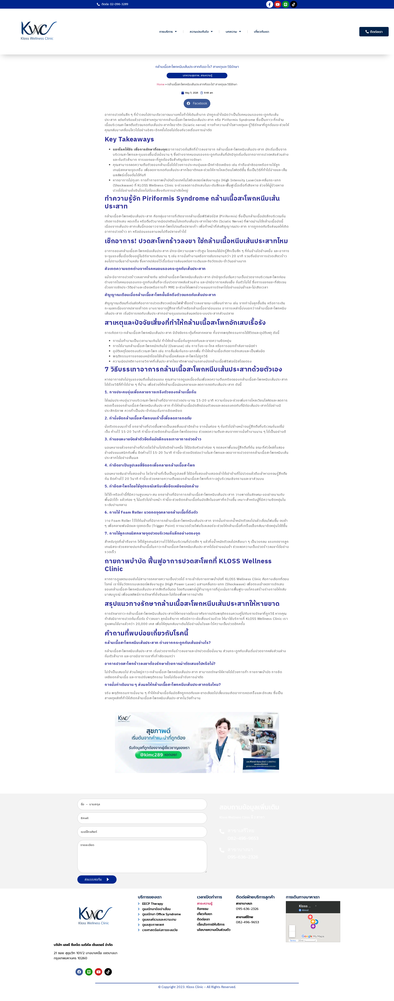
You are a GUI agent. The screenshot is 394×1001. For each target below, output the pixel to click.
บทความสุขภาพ (191, 75)
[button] (197, 103)
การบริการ (166, 31)
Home (161, 84)
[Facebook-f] (269, 4)
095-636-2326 (247, 908)
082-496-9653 (247, 922)
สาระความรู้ (206, 75)
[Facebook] (79, 972)
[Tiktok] (293, 4)
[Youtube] (277, 4)
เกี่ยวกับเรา (261, 31)
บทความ (231, 31)
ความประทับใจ (199, 31)
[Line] (285, 4)
